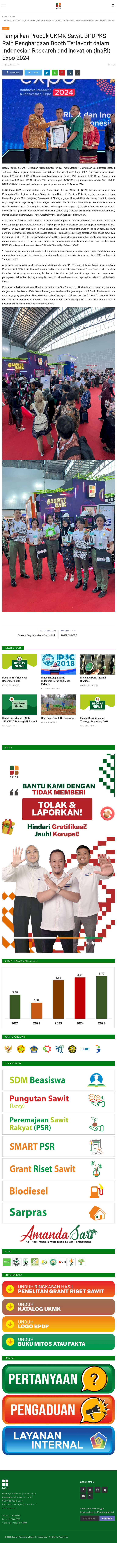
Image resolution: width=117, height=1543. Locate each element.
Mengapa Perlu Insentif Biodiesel (93, 679)
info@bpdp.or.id (9, 1508)
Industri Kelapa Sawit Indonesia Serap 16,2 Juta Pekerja (55, 681)
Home (4, 16)
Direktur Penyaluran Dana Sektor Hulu (37, 635)
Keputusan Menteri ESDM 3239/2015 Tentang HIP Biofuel (19, 720)
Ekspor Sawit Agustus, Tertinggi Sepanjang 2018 (94, 720)
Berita (12, 16)
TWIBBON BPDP (69, 635)
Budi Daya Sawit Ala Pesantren (58, 718)
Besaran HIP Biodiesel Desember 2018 (14, 679)
